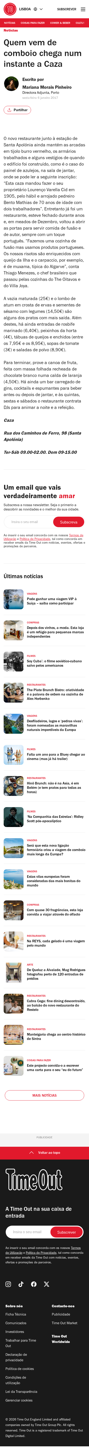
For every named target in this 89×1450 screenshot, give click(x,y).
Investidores (14, 1332)
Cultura (81, 23)
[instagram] (8, 1284)
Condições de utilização (15, 1380)
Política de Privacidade (35, 539)
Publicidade (61, 1315)
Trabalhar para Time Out (20, 1343)
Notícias (9, 23)
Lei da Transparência (21, 1392)
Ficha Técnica (15, 1315)
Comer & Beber (60, 23)
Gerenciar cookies (18, 1401)
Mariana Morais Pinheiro (47, 88)
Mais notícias (44, 1096)
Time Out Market (64, 1323)
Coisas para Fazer (33, 23)
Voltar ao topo (49, 1153)
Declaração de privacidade (16, 1357)
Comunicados (15, 1323)
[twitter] (46, 1284)
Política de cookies (19, 1369)
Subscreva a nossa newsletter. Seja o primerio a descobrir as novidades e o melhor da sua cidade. (41, 508)
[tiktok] (21, 1284)
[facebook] (34, 1284)
